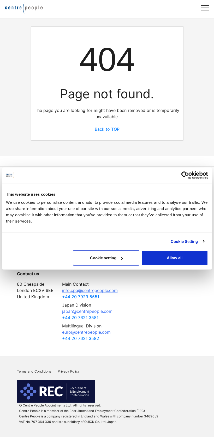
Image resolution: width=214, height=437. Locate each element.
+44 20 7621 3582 (80, 338)
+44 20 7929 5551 (80, 296)
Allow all (174, 258)
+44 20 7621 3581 (80, 317)
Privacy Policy (69, 371)
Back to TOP (107, 129)
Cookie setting (103, 258)
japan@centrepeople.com (87, 311)
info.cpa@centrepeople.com (90, 290)
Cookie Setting (184, 241)
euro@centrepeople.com (86, 332)
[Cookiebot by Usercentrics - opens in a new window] (185, 175)
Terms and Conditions (34, 371)
